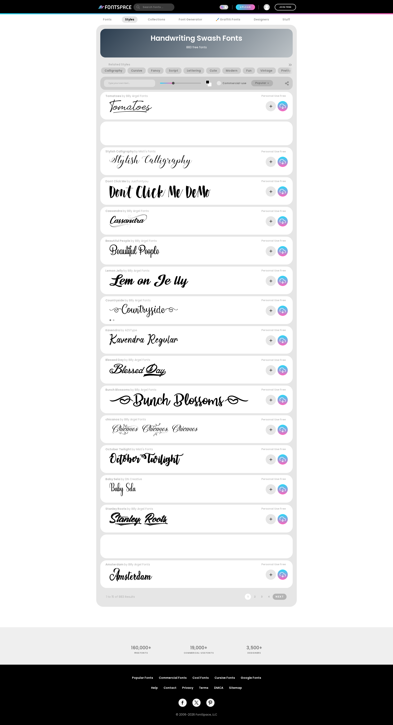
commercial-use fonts (199, 652)
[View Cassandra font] (128, 221)
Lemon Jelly (114, 271)
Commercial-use (234, 83)
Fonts (107, 19)
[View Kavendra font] (144, 340)
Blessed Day (114, 360)
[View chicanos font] (154, 429)
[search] (153, 7)
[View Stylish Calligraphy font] (151, 161)
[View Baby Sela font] (123, 489)
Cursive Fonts (225, 678)
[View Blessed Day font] (138, 370)
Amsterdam (114, 564)
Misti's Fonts (147, 151)
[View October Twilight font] (146, 459)
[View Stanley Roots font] (139, 519)
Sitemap (235, 688)
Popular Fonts (142, 678)
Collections (156, 19)
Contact (170, 688)
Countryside (114, 300)
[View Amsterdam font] (131, 574)
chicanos (112, 419)
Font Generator (190, 19)
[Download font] (283, 106)
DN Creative (133, 479)
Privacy (187, 688)
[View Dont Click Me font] (160, 191)
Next (280, 596)
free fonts (141, 652)
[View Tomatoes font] (131, 106)
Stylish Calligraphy (119, 151)
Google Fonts (251, 678)
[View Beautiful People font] (134, 251)
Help (154, 688)
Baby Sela (112, 479)
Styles (129, 19)
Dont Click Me (115, 181)
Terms (203, 688)
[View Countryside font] (144, 310)
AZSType (131, 330)
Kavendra (112, 330)
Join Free (285, 7)
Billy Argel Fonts (137, 96)
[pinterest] (210, 703)
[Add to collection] (271, 106)
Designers (261, 19)
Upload (245, 7)
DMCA (218, 688)
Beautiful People (117, 241)
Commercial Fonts (173, 678)
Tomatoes (113, 96)
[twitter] (196, 703)
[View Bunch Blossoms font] (179, 400)
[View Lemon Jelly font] (149, 281)
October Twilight (118, 449)
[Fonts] (115, 7)
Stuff (286, 19)
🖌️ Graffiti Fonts (228, 19)
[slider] (173, 83)
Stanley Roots (115, 509)
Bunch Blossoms (117, 390)
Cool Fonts (200, 678)
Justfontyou (139, 181)
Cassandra (113, 211)
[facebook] (182, 703)
